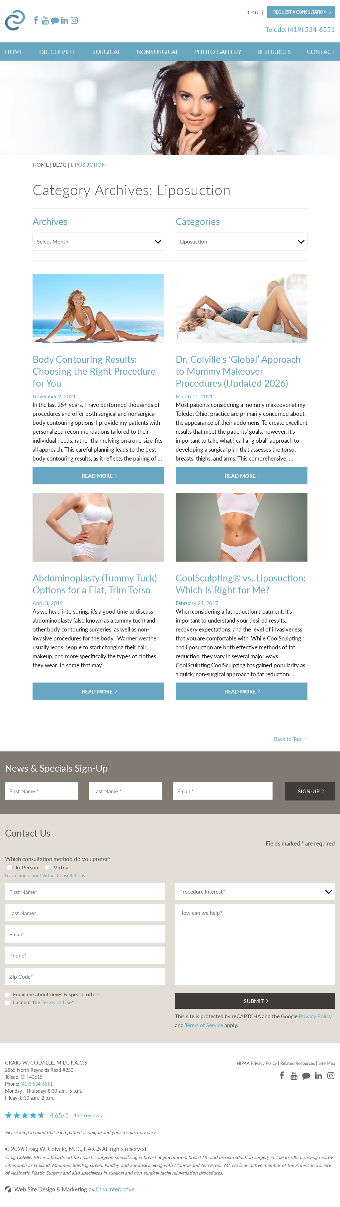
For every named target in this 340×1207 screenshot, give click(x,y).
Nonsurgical (157, 51)
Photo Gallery (217, 51)
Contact (321, 51)
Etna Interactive (115, 1189)
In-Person (27, 867)
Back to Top (287, 738)
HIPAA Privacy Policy (257, 1063)
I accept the (26, 1002)
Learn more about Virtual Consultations (45, 875)
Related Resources (297, 1063)
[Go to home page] (18, 21)
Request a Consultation (299, 12)
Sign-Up (309, 791)
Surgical (106, 51)
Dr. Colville (57, 51)
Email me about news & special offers (56, 994)
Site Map (326, 1063)
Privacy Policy (315, 1016)
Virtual (62, 867)
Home (14, 51)
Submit (254, 1001)
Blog (252, 13)
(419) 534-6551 (37, 1083)
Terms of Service (204, 1025)
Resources (274, 51)
